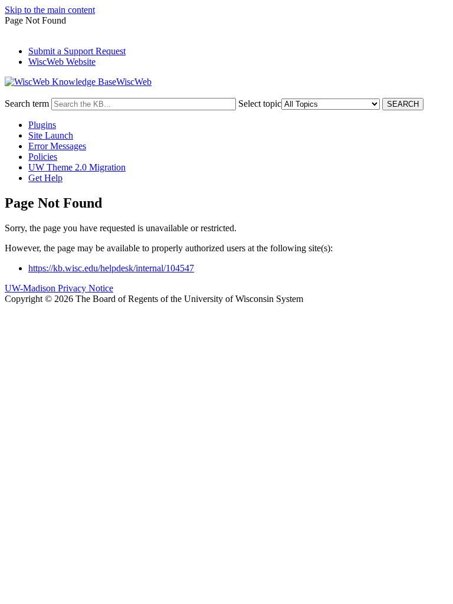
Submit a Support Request (77, 51)
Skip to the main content (50, 10)
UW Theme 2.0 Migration (77, 167)
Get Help (45, 178)
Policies (42, 157)
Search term (27, 104)
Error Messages (57, 146)
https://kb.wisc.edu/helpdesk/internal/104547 (111, 268)
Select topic (259, 104)
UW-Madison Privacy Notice (59, 288)
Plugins (42, 125)
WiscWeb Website (62, 62)
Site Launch (50, 135)
